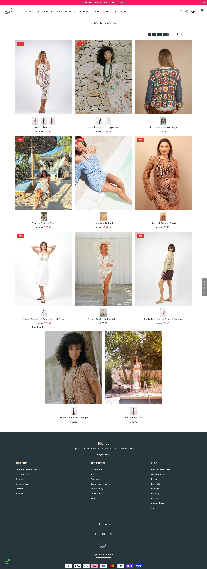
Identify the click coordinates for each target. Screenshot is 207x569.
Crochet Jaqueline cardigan (73, 417)
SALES (107, 11)
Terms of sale (97, 493)
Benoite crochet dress (44, 223)
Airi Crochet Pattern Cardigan (163, 127)
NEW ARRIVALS (26, 11)
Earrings (155, 488)
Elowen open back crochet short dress (43, 319)
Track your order (23, 474)
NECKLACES (42, 11)
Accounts (20, 493)
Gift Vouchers (157, 474)
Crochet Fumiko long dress (103, 127)
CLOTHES (96, 11)
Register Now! (103, 454)
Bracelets (155, 483)
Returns (19, 479)
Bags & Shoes (157, 503)
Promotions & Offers (160, 469)
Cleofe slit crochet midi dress (103, 319)
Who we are (96, 469)
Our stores (95, 479)
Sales (153, 508)
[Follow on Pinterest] (111, 534)
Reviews (94, 474)
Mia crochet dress (43, 127)
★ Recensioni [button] (204, 287)
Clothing (155, 493)
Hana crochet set (103, 223)
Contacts (20, 488)
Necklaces (156, 479)
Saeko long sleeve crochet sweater (163, 319)
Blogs (93, 498)
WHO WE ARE (119, 11)
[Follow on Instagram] (103, 534)
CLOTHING (83, 11)
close (6, 2)
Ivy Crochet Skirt (133, 417)
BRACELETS (56, 11)
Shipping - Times (23, 483)
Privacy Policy (97, 488)
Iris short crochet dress (163, 223)
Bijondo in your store (100, 483)
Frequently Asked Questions (29, 469)
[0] (199, 11)
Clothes (154, 498)
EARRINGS (70, 11)
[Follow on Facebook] (95, 534)
